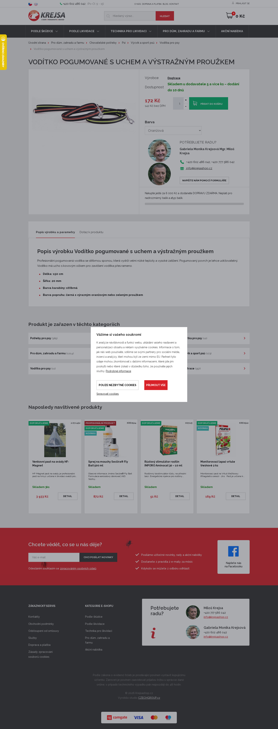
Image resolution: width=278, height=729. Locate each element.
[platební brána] (139, 715)
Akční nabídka (232, 31)
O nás (137, 4)
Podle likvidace (82, 31)
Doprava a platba (152, 4)
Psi (124, 42)
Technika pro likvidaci (129, 31)
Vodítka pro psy (170, 42)
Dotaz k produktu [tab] (91, 232)
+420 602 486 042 (74, 3)
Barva (150, 122)
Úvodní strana (37, 42)
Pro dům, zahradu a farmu (184, 31)
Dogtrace (174, 78)
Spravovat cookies (107, 393)
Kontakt (174, 4)
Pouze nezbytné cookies (117, 385)
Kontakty (34, 616)
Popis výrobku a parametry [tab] (55, 232)
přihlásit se (243, 3)
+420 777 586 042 (215, 612)
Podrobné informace (118, 371)
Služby (32, 637)
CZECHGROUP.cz (149, 697)
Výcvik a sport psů (142, 42)
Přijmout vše (156, 385)
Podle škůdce (42, 31)
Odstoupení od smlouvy (43, 630)
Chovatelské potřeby (103, 42)
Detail (67, 496)
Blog (165, 4)
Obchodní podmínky (41, 623)
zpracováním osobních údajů (78, 568)
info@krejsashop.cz (199, 168)
